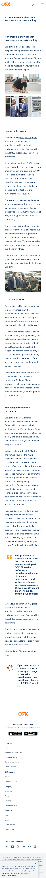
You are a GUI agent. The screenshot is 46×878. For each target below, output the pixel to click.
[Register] (34, 4)
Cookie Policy (11, 875)
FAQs (7, 776)
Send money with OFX (13, 752)
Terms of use (10, 825)
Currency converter (12, 762)
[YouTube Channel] (29, 846)
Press (7, 796)
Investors (8, 810)
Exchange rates (11, 757)
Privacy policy (10, 829)
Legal (7, 820)
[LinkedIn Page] (12, 846)
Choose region (10, 767)
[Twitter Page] (18, 846)
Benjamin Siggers (28, 137)
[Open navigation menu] (43, 4)
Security (8, 801)
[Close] (35, 863)
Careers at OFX (11, 805)
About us (8, 791)
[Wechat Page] (24, 846)
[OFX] (5, 4)
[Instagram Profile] (35, 846)
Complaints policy (12, 781)
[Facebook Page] (7, 846)
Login (7, 748)
